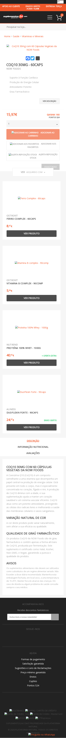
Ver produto (32, 233)
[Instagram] (33, 637)
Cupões (33, 681)
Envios (33, 676)
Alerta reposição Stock (44, 156)
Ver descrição (49, 101)
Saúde (16, 36)
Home (7, 36)
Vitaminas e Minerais (32, 36)
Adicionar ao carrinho (41, 134)
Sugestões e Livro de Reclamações (33, 668)
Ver (31, 172)
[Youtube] (40, 637)
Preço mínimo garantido (33, 672)
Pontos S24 (33, 685)
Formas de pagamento (33, 659)
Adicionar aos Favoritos (42, 145)
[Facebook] (26, 637)
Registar (55, 617)
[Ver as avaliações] (12, 72)
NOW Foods (13, 68)
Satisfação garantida (33, 663)
